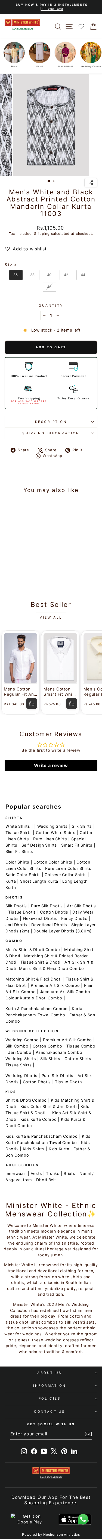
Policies (50, 1398)
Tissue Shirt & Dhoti (40, 962)
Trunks (52, 1173)
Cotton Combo (47, 1046)
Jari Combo (19, 1052)
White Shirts (17, 826)
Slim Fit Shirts (19, 851)
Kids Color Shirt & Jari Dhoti (48, 1106)
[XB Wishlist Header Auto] (81, 26)
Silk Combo (16, 1046)
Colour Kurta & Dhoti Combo (33, 998)
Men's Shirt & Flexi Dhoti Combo (51, 968)
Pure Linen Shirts (50, 838)
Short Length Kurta (39, 881)
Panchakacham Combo (59, 1052)
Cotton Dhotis (54, 912)
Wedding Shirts (52, 826)
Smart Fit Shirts (76, 845)
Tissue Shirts (18, 832)
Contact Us (49, 1412)
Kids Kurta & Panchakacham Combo (41, 1136)
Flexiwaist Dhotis (40, 918)
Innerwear (15, 1173)
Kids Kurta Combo (38, 1119)
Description (51, 422)
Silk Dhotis (16, 905)
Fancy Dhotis (74, 918)
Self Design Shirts (39, 845)
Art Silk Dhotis (81, 905)
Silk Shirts (82, 826)
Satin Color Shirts (23, 874)
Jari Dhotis (16, 924)
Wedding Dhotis (21, 1075)
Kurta (10, 881)
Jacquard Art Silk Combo (65, 991)
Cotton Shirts (77, 1058)
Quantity (51, 306)
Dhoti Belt (46, 1179)
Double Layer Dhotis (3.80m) (62, 931)
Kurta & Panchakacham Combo (36, 1008)
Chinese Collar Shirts (65, 874)
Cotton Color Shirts (52, 862)
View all (51, 617)
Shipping (42, 234)
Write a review (51, 765)
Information (49, 1386)
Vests (36, 1173)
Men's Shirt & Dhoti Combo (32, 949)
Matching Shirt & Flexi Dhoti (33, 979)
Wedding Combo (22, 1039)
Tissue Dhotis (22, 912)
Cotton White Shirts (56, 832)
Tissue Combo (80, 1046)
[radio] (16, 275)
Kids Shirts (34, 1148)
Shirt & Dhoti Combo (26, 1100)
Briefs (69, 1173)
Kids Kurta (59, 1148)
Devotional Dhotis (49, 924)
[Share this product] (90, 182)
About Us (49, 1373)
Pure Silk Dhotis (47, 905)
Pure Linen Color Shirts (68, 868)
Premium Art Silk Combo (55, 985)
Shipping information (51, 433)
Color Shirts (17, 862)
